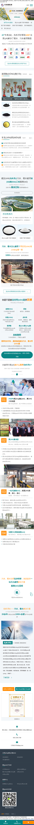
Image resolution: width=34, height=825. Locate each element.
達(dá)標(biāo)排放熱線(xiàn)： (17, 355)
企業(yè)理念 (5, 774)
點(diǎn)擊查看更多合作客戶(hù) (17, 63)
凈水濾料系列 (5, 759)
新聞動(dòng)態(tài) (7, 783)
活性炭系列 (20, 757)
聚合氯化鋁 (7, 28)
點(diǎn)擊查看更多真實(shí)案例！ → (17, 291)
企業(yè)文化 (20, 771)
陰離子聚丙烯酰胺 (25, 238)
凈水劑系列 (17, 192)
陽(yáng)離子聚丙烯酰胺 (22, 22)
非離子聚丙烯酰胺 (17, 25)
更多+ (30, 74)
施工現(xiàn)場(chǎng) (17, 285)
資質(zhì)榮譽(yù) (8, 689)
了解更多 (6, 677)
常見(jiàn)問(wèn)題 (22, 783)
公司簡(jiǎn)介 (6, 769)
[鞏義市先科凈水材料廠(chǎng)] (17, 14)
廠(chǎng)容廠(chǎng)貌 (23, 689)
